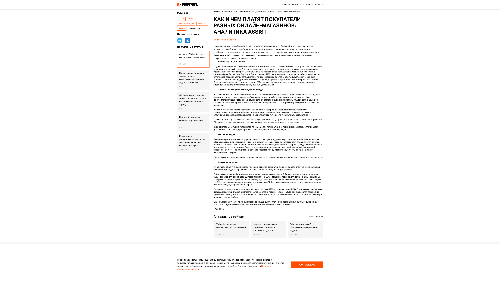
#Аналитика (220, 40)
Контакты (305, 5)
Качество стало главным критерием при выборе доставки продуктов (265, 227)
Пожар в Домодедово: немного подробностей (191, 119)
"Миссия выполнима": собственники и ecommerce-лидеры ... (304, 227)
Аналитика (192, 19)
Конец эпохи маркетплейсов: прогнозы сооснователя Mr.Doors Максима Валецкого (192, 141)
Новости (286, 5)
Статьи (181, 19)
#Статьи (231, 40)
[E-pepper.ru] (187, 4)
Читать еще (315, 217)
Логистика (202, 23)
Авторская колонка (186, 23)
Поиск (295, 5)
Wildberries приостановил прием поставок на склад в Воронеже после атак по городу (192, 100)
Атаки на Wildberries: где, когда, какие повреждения (192, 56)
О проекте (317, 5)
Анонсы (182, 28)
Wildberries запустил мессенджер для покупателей (231, 226)
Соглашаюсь (307, 264)
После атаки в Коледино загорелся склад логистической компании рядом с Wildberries (191, 78)
